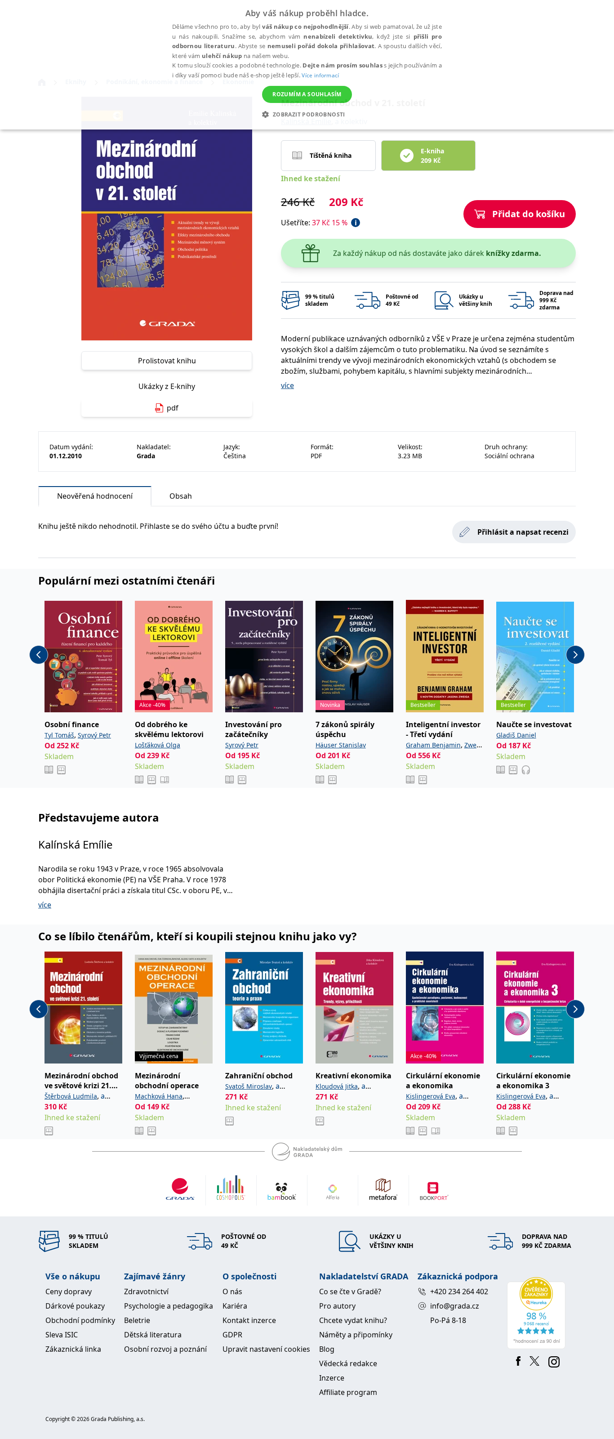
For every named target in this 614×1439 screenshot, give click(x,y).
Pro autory (337, 1306)
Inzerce (331, 1378)
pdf (172, 408)
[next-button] (575, 654)
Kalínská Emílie (75, 844)
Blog (326, 1349)
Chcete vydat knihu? (353, 1320)
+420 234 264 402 (459, 1291)
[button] (307, 114)
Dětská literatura (153, 1335)
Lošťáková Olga (157, 745)
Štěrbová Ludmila (70, 1096)
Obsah (180, 496)
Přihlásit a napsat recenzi (523, 532)
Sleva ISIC (61, 1335)
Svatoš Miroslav (248, 1086)
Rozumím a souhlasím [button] (307, 94)
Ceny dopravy (68, 1291)
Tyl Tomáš (59, 735)
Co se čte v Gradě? (350, 1291)
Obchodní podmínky (80, 1320)
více (287, 385)
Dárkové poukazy (75, 1306)
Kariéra (234, 1306)
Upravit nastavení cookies (266, 1349)
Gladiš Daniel (516, 735)
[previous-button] (38, 654)
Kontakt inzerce (249, 1320)
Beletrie (137, 1320)
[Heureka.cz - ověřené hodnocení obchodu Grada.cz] (538, 1313)
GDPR (232, 1335)
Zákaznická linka (73, 1349)
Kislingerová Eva (430, 1096)
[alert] (307, 65)
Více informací (320, 75)
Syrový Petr (94, 735)
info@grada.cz (454, 1306)
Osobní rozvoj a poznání (165, 1349)
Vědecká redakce (348, 1363)
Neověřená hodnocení (95, 496)
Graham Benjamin (433, 745)
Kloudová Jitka (337, 1086)
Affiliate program (348, 1392)
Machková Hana (158, 1096)
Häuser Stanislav (341, 745)
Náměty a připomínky (355, 1335)
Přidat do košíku (528, 214)
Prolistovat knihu (167, 361)
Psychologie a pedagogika (168, 1306)
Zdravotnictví (146, 1291)
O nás (232, 1291)
